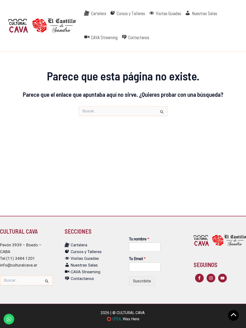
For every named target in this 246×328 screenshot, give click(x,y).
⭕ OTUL (114, 319)
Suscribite (142, 281)
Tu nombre (139, 239)
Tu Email (137, 258)
